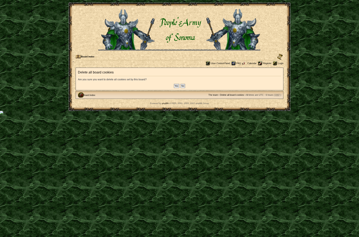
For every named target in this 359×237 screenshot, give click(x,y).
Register (267, 63)
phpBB (165, 103)
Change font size (280, 57)
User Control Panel (220, 63)
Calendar (252, 63)
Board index (87, 56)
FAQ (238, 63)
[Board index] (179, 49)
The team (213, 95)
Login (280, 63)
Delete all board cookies (232, 95)
